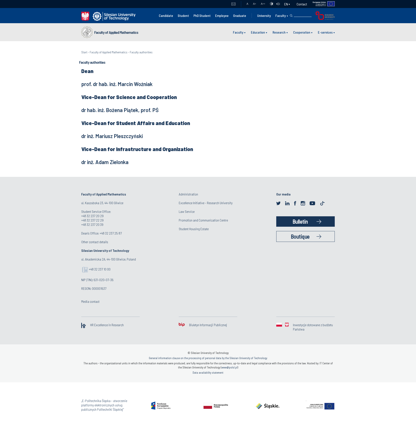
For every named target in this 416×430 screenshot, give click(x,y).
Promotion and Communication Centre (203, 220)
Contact (302, 4)
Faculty (280, 15)
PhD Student (202, 15)
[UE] (321, 4)
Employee (222, 15)
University (264, 15)
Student (183, 15)
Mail (233, 4)
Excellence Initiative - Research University (205, 203)
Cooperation (301, 32)
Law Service (187, 211)
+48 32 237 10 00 (99, 269)
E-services (325, 32)
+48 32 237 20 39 (92, 224)
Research (279, 32)
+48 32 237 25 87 (111, 233)
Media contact (90, 301)
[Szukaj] (291, 15)
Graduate (239, 15)
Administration (188, 194)
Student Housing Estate (194, 229)
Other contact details (94, 242)
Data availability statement (208, 372)
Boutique (300, 236)
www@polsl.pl (229, 367)
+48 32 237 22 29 (92, 220)
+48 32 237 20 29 (92, 216)
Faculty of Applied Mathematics (116, 32)
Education (258, 32)
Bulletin (300, 221)
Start (84, 52)
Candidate (166, 15)
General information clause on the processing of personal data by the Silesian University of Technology (208, 358)
